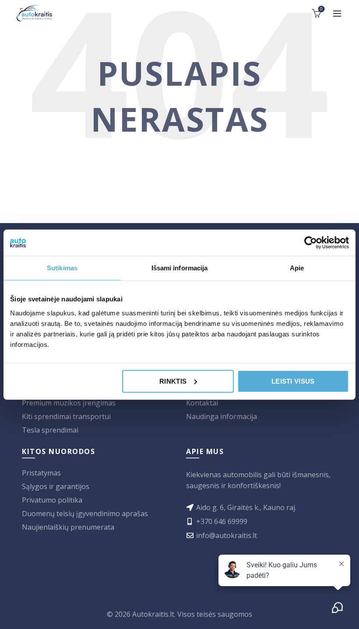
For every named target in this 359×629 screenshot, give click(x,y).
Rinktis (173, 380)
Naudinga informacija (221, 416)
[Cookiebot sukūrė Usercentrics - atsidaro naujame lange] (310, 242)
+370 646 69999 (221, 521)
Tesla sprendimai (50, 430)
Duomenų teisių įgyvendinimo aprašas (85, 513)
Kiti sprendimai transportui (66, 416)
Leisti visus (293, 380)
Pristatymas (41, 473)
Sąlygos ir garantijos (55, 486)
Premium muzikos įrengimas (69, 403)
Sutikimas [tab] (62, 268)
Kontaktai (202, 403)
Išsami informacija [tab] (179, 268)
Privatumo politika (52, 500)
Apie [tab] (297, 268)
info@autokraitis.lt (226, 535)
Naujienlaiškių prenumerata (68, 527)
